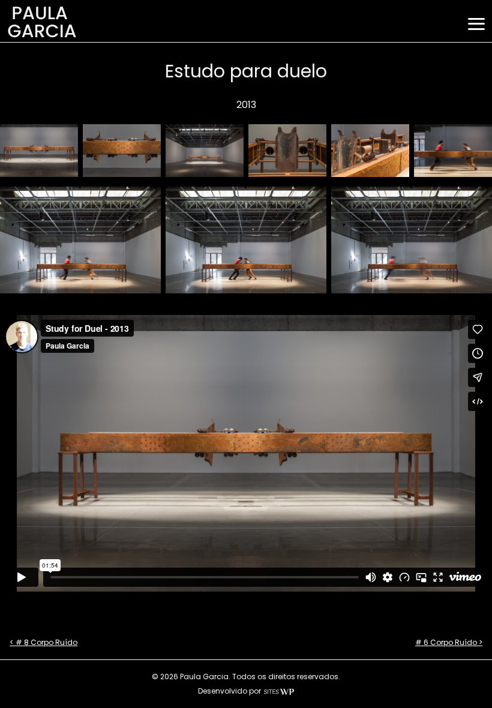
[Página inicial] (42, 36)
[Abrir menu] (476, 24)
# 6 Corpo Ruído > (448, 642)
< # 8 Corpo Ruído (43, 642)
